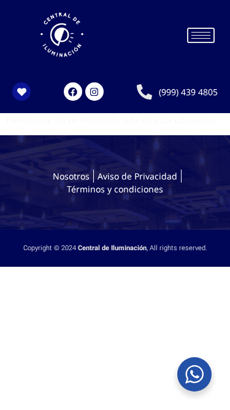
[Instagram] (94, 91)
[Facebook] (73, 91)
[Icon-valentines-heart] (21, 91)
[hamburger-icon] (201, 35)
